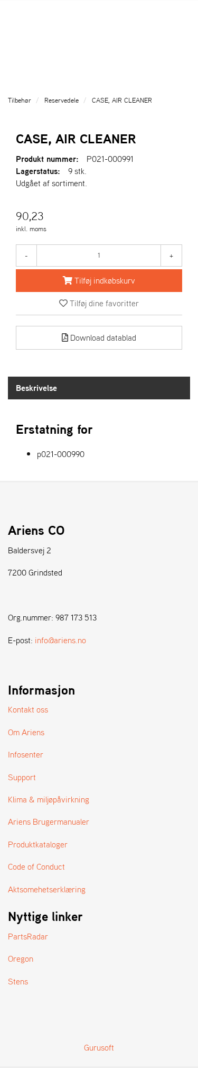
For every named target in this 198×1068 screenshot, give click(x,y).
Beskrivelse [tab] (36, 387)
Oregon (20, 958)
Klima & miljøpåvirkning (48, 799)
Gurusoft (99, 1047)
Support (22, 777)
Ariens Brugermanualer (48, 821)
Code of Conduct (36, 866)
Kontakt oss (28, 709)
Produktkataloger (38, 844)
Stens (18, 981)
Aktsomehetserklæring (47, 889)
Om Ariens (26, 732)
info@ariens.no (60, 640)
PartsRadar (28, 936)
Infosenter (25, 754)
